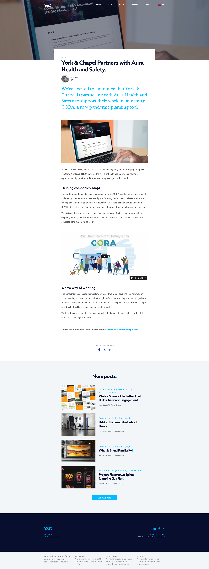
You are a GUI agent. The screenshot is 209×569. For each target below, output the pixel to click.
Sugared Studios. (112, 556)
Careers (134, 5)
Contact (148, 5)
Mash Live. (141, 556)
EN (163, 5)
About (98, 5)
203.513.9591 (48, 535)
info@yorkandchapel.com (52, 537)
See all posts (104, 498)
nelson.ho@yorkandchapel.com (122, 329)
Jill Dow (74, 78)
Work (110, 5)
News (121, 5)
